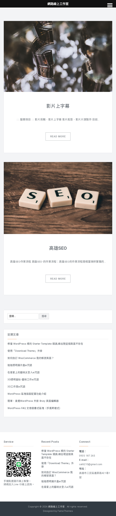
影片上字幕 (57, 106)
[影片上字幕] (58, 56)
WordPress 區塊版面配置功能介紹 (27, 393)
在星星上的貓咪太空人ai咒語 (24, 372)
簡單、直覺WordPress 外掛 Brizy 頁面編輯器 (33, 401)
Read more (58, 136)
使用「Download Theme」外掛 (25, 350)
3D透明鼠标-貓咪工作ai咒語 (23, 379)
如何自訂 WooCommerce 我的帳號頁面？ (31, 358)
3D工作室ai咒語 (16, 386)
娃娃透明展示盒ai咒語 (20, 365)
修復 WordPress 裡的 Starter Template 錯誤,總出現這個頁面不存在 (45, 343)
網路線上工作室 (56, 506)
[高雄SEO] (58, 197)
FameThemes (65, 511)
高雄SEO (58, 248)
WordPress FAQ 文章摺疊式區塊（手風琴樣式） (35, 408)
